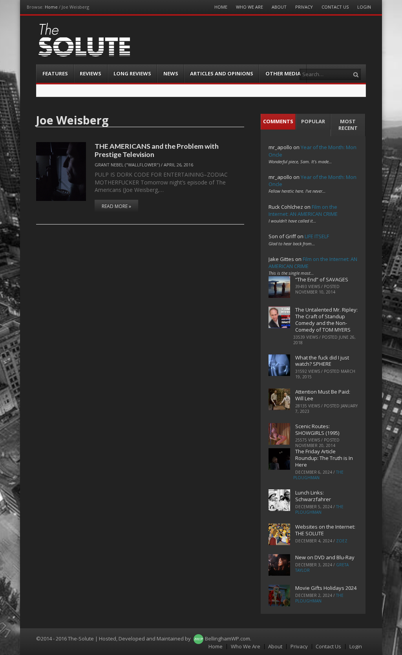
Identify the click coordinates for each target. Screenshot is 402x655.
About (279, 7)
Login (364, 7)
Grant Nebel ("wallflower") (127, 165)
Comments (278, 121)
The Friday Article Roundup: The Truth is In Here (324, 458)
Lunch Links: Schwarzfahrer (313, 496)
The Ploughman (318, 474)
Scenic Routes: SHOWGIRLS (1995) (317, 429)
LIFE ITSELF (317, 236)
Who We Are (249, 7)
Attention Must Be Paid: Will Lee (322, 395)
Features (55, 73)
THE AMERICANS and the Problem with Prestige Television (157, 150)
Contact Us (335, 7)
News (170, 73)
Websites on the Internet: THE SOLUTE (325, 530)
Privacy (304, 7)
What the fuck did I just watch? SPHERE (322, 361)
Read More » (116, 206)
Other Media (283, 73)
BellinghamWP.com (227, 638)
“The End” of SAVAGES (321, 279)
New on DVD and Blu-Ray (324, 557)
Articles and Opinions (221, 73)
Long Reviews (132, 73)
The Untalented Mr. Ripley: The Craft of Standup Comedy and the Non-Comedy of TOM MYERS (326, 319)
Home (51, 7)
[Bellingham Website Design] (198, 638)
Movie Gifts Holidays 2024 (325, 587)
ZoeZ (341, 541)
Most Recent (348, 124)
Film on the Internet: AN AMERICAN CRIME (303, 210)
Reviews (90, 73)
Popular (313, 121)
